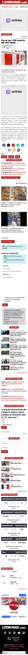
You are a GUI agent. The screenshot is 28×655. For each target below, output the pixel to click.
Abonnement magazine (7, 7)
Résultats (25, 433)
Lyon (11, 157)
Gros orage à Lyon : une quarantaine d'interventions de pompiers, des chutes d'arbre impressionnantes (13, 165)
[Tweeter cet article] (8, 145)
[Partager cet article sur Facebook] (3, 145)
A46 (18, 157)
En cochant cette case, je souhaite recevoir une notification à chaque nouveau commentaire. (14, 299)
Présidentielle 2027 (15, 469)
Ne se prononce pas (7, 424)
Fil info (16, 7)
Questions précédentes (5, 432)
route (4, 157)
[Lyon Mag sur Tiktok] (23, 634)
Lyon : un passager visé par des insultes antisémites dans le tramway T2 (13, 173)
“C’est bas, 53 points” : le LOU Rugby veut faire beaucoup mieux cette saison (18, 334)
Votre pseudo (5, 266)
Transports (6, 34)
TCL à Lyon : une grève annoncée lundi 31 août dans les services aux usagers (18, 362)
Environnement (13, 344)
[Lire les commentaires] (18, 150)
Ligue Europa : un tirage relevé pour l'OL (17, 368)
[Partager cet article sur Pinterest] (13, 145)
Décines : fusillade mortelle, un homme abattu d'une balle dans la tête (18, 340)
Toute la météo (22, 589)
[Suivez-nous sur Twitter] (9, 634)
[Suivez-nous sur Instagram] (14, 634)
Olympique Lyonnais (15, 481)
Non (3, 422)
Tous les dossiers (21, 491)
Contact (16, 647)
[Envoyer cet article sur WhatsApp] (17, 145)
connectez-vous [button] (19, 271)
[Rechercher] (25, 2)
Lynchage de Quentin (16, 486)
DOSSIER (12, 461)
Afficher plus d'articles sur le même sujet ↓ (11, 177)
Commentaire (6, 274)
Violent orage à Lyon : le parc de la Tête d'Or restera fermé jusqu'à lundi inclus (18, 347)
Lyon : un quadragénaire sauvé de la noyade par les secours (13, 169)
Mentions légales (19, 645)
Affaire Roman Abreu (16, 463)
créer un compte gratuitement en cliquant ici (11, 322)
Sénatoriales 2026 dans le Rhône (17, 475)
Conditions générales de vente (17, 647)
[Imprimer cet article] (9, 150)
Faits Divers (12, 337)
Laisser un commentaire (8, 242)
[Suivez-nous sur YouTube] (18, 634)
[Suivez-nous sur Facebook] (14, 606)
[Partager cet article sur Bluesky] (22, 145)
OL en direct (13, 366)
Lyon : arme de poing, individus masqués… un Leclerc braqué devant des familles (17, 355)
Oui (3, 419)
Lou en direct (13, 330)
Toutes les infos (22, 372)
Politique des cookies (8, 647)
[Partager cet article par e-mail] (14, 150)
